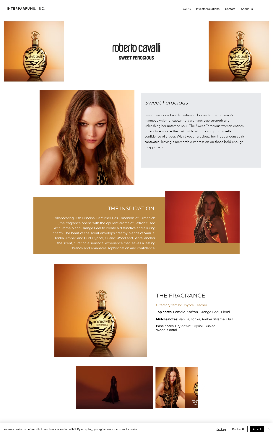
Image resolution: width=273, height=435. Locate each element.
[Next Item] (203, 387)
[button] (207, 9)
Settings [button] (221, 429)
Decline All (238, 429)
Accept (257, 429)
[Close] (268, 429)
